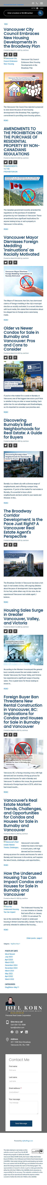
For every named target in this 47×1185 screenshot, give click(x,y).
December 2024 (11, 965)
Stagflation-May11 (15, 944)
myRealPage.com (27, 1141)
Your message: (14, 1099)
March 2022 (9, 979)
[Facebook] (13, 1033)
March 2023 (9, 971)
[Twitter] (22, 1033)
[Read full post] (11, 62)
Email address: (15, 1088)
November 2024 (11, 968)
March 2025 (9, 962)
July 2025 (9, 957)
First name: (13, 1066)
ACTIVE (33, 8)
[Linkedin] (27, 1033)
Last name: (13, 1077)
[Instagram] (18, 1033)
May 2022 (9, 974)
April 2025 (9, 960)
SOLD (41, 8)
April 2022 (9, 976)
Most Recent (10, 954)
